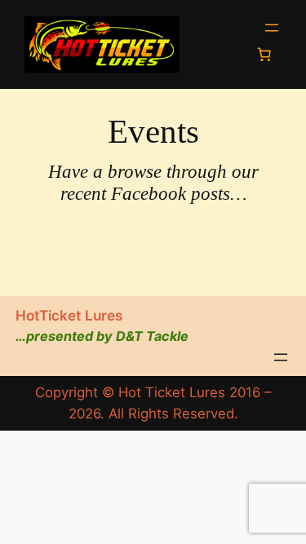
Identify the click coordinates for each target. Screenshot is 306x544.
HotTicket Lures (69, 315)
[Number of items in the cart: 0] (264, 55)
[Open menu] (272, 28)
